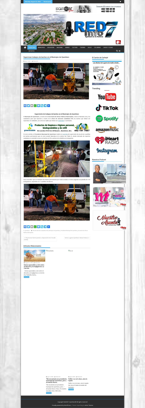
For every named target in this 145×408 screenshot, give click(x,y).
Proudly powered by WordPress (61, 405)
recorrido (65, 134)
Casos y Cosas (108, 47)
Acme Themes (89, 405)
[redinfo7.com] (72, 44)
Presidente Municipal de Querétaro (69, 230)
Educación (50, 47)
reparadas (61, 120)
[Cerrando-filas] (109, 174)
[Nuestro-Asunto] (109, 220)
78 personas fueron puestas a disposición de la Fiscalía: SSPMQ (40, 238)
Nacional (60, 47)
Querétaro (32, 47)
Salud (90, 47)
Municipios (41, 47)
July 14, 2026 (50, 376)
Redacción (35, 61)
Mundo (67, 47)
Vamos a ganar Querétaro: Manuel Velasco (76, 238)
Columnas (97, 47)
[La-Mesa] (109, 197)
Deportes (31, 51)
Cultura (74, 47)
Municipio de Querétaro (54, 230)
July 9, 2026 (72, 376)
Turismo (82, 47)
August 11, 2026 (29, 262)
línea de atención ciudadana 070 (40, 230)
